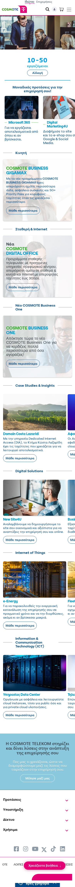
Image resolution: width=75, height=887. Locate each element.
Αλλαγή (37, 73)
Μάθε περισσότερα (23, 210)
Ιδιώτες (29, 1)
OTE (5, 864)
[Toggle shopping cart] (61, 9)
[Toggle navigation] (69, 9)
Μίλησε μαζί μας (37, 778)
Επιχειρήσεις (44, 1)
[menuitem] (16, 848)
